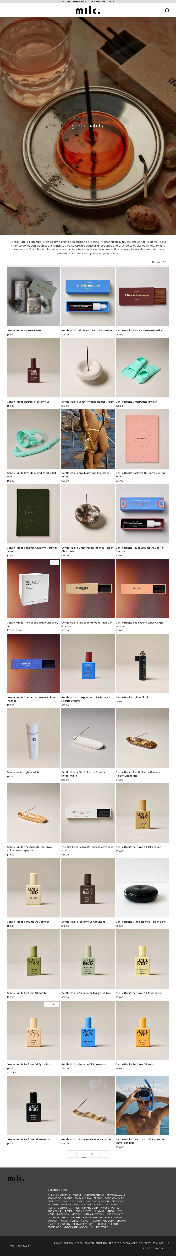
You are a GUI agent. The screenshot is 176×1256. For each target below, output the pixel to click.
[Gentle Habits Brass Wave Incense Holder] (88, 1105)
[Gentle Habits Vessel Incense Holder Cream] (88, 367)
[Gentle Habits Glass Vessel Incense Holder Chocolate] (88, 513)
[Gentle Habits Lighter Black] (142, 663)
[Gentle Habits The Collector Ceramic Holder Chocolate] (142, 738)
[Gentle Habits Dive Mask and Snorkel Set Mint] (33, 439)
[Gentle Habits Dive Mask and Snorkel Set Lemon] (88, 439)
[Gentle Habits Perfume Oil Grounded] (88, 887)
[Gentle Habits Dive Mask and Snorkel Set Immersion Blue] (142, 1105)
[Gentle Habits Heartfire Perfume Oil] (33, 367)
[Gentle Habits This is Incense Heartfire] (142, 296)
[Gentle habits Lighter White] (33, 738)
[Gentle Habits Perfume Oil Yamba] (33, 959)
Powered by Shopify (156, 1248)
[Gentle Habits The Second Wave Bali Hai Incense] (33, 663)
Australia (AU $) (20, 1245)
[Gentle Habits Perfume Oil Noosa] (142, 1030)
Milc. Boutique (66, 1243)
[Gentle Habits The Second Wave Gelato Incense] (142, 588)
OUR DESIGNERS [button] (57, 1189)
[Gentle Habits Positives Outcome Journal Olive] (33, 513)
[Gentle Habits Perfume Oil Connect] (33, 887)
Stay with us (161, 1243)
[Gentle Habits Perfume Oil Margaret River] (88, 959)
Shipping (101, 1243)
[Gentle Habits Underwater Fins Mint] (142, 367)
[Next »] (104, 1154)
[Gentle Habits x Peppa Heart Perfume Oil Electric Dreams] (88, 663)
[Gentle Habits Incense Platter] (33, 296)
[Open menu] (12, 10)
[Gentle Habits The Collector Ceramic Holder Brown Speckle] (33, 813)
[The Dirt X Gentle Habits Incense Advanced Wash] (88, 813)
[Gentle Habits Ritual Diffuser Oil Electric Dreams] (142, 513)
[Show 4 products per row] (165, 262)
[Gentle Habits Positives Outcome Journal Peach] (142, 439)
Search (89, 1243)
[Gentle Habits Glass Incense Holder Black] (142, 887)
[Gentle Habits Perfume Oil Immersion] (88, 1030)
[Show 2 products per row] (153, 262)
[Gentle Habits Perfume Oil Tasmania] (33, 1105)
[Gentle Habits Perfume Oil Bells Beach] (142, 813)
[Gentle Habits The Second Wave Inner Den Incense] (88, 588)
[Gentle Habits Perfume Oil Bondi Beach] (142, 959)
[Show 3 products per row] (159, 262)
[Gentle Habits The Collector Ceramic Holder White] (88, 738)
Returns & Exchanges (123, 1243)
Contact (145, 1243)
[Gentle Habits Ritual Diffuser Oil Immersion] (88, 296)
